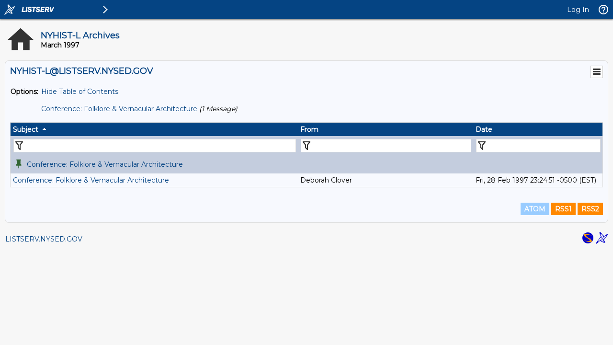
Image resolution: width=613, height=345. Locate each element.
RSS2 (590, 209)
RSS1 (563, 209)
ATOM (534, 209)
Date (484, 129)
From (309, 129)
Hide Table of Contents (79, 91)
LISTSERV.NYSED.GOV (43, 239)
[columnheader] (154, 129)
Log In (578, 9)
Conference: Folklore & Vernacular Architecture (119, 108)
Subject (25, 129)
